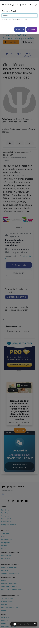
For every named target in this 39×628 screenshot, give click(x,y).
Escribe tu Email (9, 11)
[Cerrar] (36, 4)
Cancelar (31, 29)
